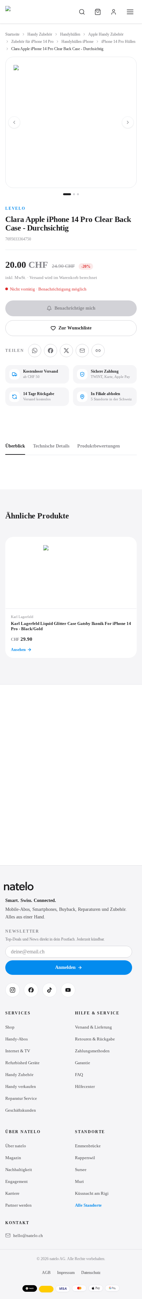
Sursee (81, 1169)
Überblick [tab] (15, 446)
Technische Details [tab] (51, 446)
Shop (10, 1027)
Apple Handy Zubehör (106, 34)
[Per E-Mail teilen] (82, 350)
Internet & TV (17, 1050)
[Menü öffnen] (130, 11)
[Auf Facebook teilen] (50, 350)
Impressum (66, 1272)
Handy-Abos (16, 1038)
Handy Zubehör (39, 34)
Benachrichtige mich (74, 308)
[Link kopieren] (98, 350)
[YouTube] (68, 990)
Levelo (15, 208)
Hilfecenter (85, 1086)
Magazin (13, 1157)
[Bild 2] (74, 194)
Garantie (82, 1062)
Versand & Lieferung (93, 1027)
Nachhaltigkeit (18, 1169)
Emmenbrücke (88, 1145)
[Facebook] (31, 990)
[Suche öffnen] (82, 12)
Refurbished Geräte (22, 1062)
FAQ (79, 1074)
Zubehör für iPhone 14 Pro (32, 41)
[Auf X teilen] (66, 350)
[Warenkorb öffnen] (98, 12)
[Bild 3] (78, 194)
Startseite (12, 34)
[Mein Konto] (114, 12)
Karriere (12, 1193)
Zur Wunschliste (74, 327)
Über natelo (15, 1145)
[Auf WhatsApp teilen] (34, 350)
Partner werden (18, 1205)
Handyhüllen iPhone (77, 41)
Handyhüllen (70, 34)
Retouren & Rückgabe (95, 1038)
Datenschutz (90, 1272)
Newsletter (22, 931)
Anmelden (65, 967)
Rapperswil (85, 1157)
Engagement (16, 1181)
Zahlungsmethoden (92, 1050)
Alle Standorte (88, 1205)
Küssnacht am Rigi (92, 1193)
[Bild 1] (67, 194)
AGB (46, 1272)
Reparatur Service (21, 1098)
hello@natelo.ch (28, 1235)
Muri (79, 1181)
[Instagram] (12, 990)
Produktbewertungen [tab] (98, 446)
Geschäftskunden (20, 1110)
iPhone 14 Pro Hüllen (118, 41)
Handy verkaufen (20, 1086)
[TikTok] (49, 990)
